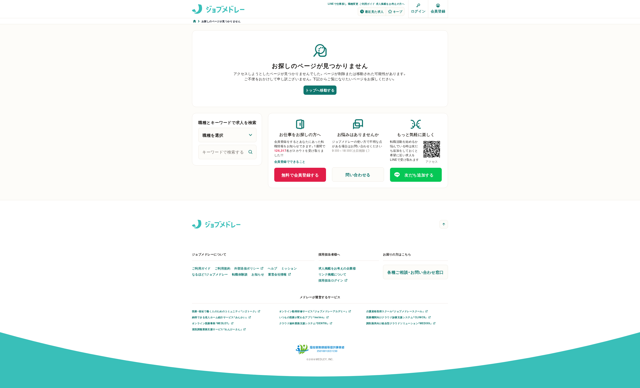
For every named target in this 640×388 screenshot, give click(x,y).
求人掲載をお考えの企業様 (337, 268)
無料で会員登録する (300, 175)
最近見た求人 (374, 11)
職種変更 (353, 4)
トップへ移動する (320, 90)
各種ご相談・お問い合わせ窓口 (415, 272)
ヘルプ (272, 268)
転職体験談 (240, 274)
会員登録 (438, 11)
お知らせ (258, 274)
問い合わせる (358, 175)
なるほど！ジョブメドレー (210, 274)
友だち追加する (419, 175)
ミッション (289, 268)
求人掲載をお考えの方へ (390, 4)
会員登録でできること (290, 161)
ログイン (418, 11)
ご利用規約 (222, 268)
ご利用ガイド (367, 4)
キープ (397, 11)
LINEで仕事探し (337, 4)
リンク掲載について (332, 274)
